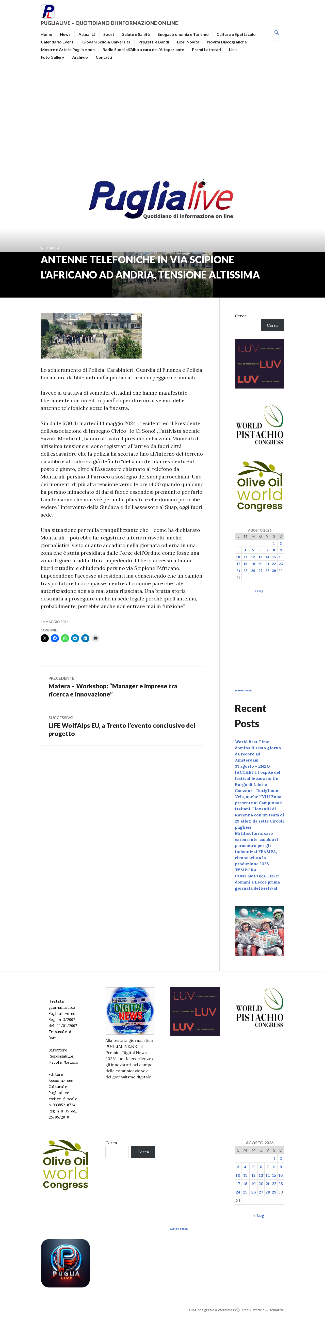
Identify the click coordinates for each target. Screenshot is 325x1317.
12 (253, 557)
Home (46, 34)
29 (274, 571)
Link (233, 49)
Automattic (274, 1310)
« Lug (258, 591)
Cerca (241, 315)
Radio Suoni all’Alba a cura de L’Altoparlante (143, 49)
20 (260, 564)
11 (245, 557)
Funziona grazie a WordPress (212, 1310)
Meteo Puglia (243, 690)
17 (238, 564)
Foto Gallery (52, 57)
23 (281, 564)
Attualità (86, 34)
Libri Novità (188, 41)
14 (267, 557)
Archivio (80, 57)
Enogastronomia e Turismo (183, 34)
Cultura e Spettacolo (236, 34)
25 (245, 571)
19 (253, 564)
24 (238, 571)
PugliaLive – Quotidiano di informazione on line (109, 23)
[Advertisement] (162, 115)
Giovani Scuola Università (106, 41)
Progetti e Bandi (153, 41)
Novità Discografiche (227, 41)
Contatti (104, 57)
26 (253, 571)
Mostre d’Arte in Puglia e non (68, 49)
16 (281, 557)
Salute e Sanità (136, 34)
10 (238, 557)
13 (260, 557)
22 (274, 564)
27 (260, 571)
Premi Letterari (206, 49)
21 (267, 564)
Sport (108, 34)
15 (274, 557)
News (65, 34)
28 (267, 571)
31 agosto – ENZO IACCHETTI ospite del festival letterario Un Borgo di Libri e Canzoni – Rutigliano (257, 778)
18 (245, 564)
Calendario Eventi (57, 41)
